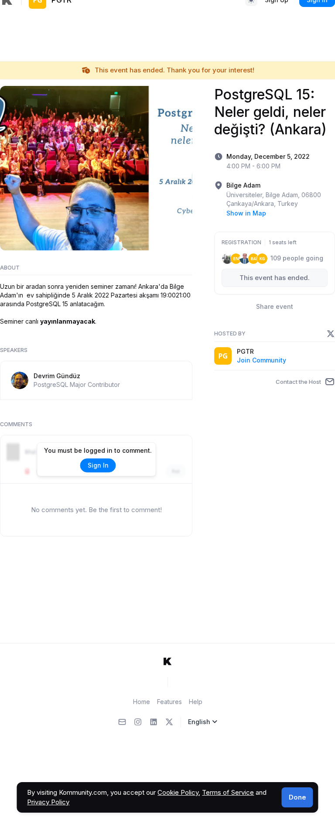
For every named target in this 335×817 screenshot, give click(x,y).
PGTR (245, 351)
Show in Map (246, 213)
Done (297, 797)
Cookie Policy (177, 792)
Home (141, 701)
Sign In (98, 465)
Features (169, 701)
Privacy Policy (48, 802)
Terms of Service (228, 792)
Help (195, 701)
